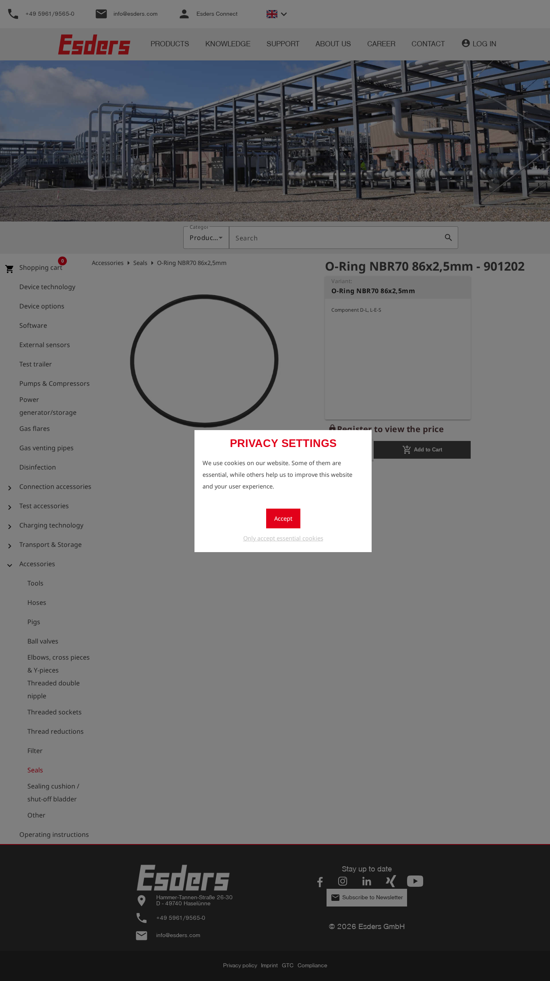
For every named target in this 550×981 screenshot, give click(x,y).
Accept (283, 518)
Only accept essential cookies (283, 538)
